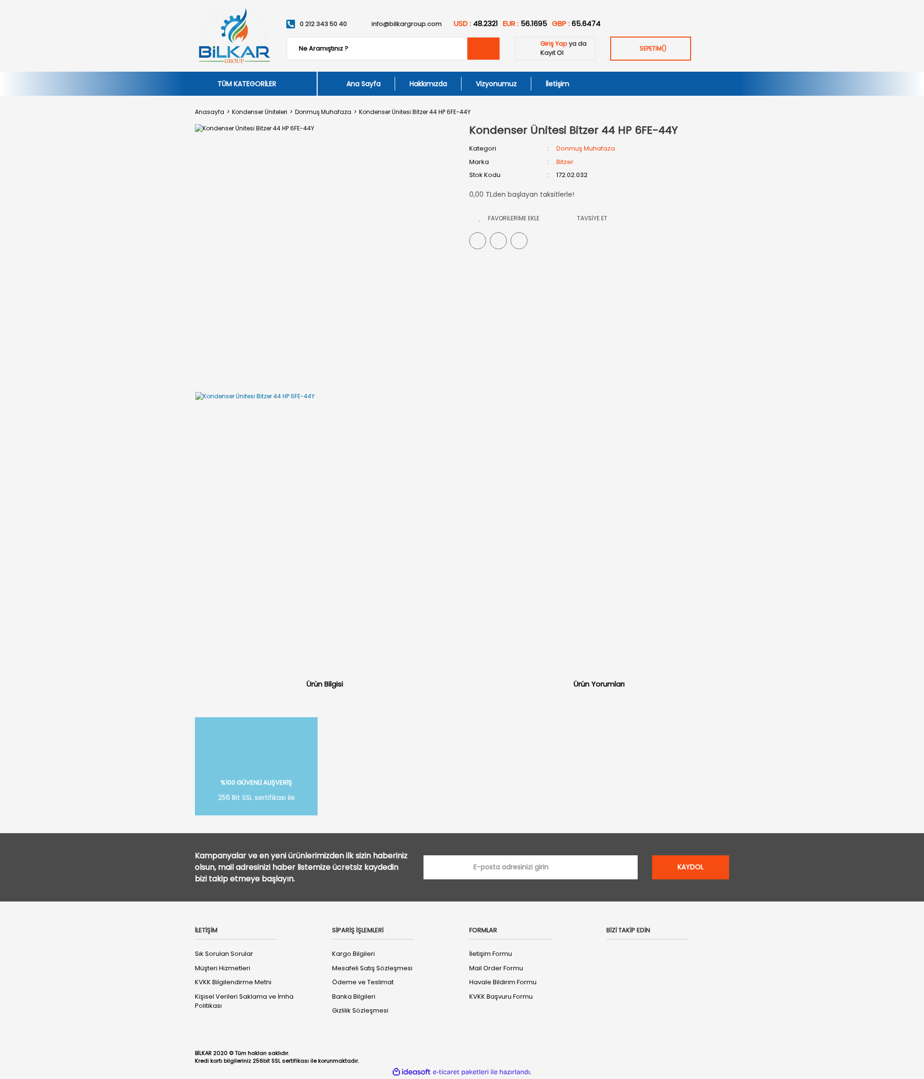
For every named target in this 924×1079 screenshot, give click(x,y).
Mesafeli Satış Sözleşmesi (372, 968)
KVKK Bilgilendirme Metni (233, 982)
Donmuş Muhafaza (585, 148)
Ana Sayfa (363, 84)
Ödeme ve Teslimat (363, 982)
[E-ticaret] (461, 1071)
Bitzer (565, 161)
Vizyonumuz (496, 84)
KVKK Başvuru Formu (501, 996)
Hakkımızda (428, 84)
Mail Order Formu (496, 968)
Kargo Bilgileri (353, 953)
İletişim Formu (490, 953)
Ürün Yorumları (599, 684)
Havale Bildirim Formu (503, 982)
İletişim (557, 84)
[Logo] (233, 35)
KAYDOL (691, 867)
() (653, 48)
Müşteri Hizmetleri (222, 968)
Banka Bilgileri (353, 996)
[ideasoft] (411, 1072)
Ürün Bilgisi (325, 684)
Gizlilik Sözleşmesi (360, 1010)
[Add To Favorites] (509, 218)
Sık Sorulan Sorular (224, 953)
